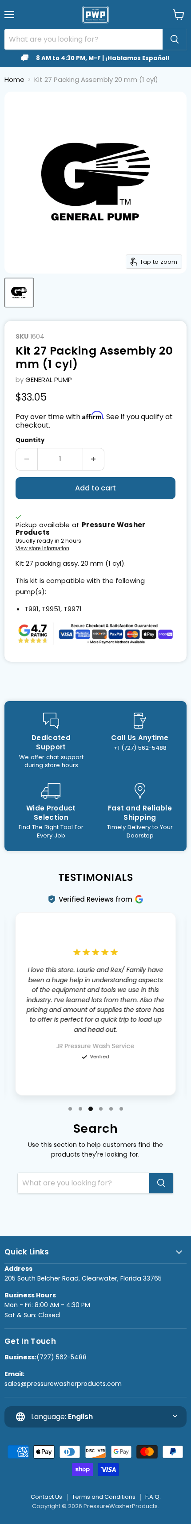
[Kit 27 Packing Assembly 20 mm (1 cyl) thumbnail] (19, 292)
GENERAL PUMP (48, 379)
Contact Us (46, 1497)
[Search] (175, 39)
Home (14, 79)
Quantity (30, 440)
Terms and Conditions (103, 1497)
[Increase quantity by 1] (94, 459)
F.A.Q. (153, 1497)
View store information (42, 548)
